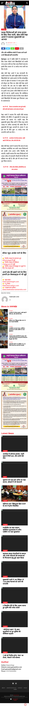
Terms (15, 689)
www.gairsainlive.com (14, 667)
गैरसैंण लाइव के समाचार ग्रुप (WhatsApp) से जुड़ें (11, 259)
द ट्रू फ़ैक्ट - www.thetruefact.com (10, 285)
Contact (20, 688)
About (3, 688)
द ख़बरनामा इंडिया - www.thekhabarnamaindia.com (14, 288)
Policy (25, 688)
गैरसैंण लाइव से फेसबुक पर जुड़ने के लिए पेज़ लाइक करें (14, 267)
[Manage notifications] (25, 704)
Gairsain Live (11, 42)
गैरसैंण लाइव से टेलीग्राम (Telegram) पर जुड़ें (10, 263)
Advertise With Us (11, 688)
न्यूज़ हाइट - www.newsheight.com (10, 281)
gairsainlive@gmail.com (13, 669)
